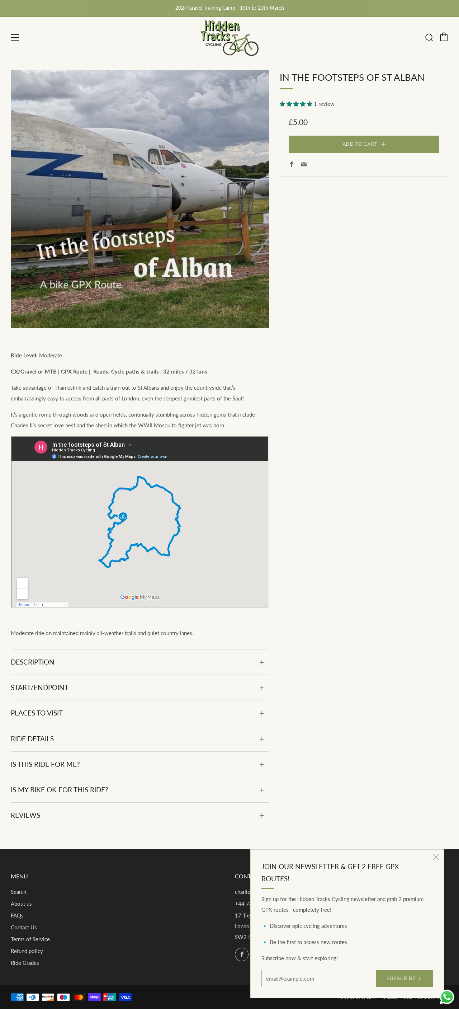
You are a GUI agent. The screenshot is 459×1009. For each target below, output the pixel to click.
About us (21, 903)
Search (18, 891)
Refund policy (27, 951)
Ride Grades (25, 962)
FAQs (17, 915)
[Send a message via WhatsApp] (447, 997)
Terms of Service (30, 939)
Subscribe (401, 978)
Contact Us (24, 927)
